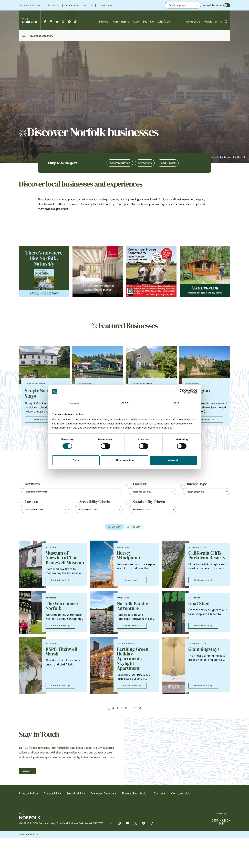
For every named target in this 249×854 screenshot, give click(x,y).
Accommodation (119, 163)
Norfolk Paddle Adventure (132, 606)
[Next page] (133, 708)
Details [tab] (124, 402)
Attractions (145, 163)
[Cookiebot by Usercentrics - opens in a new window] (182, 391)
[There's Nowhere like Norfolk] (44, 271)
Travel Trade (105, 5)
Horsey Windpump (128, 555)
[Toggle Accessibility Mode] (226, 5)
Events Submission (135, 793)
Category (140, 484)
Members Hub (180, 793)
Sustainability (75, 793)
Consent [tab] (74, 403)
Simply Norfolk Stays (40, 393)
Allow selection (124, 460)
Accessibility (52, 793)
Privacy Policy (28, 793)
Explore (103, 21)
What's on (164, 21)
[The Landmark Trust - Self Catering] (97, 271)
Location (31, 502)
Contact (159, 793)
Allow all (173, 460)
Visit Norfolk (53, 5)
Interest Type (197, 484)
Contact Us (193, 21)
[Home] (24, 35)
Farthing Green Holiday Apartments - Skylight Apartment (132, 658)
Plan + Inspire (120, 21)
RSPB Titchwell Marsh (61, 651)
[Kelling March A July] (205, 271)
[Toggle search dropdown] (226, 21)
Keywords (32, 484)
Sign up (26, 770)
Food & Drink (168, 163)
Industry (88, 5)
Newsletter (210, 21)
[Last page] (140, 708)
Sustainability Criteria (149, 502)
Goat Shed (199, 603)
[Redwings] (151, 271)
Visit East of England (30, 5)
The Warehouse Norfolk (62, 606)
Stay (136, 21)
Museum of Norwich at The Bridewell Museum (65, 557)
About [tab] (175, 402)
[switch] (105, 446)
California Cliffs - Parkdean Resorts (206, 555)
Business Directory (103, 793)
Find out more (42, 419)
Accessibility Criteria (94, 502)
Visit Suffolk (71, 5)
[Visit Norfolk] (30, 20)
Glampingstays (204, 649)
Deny (76, 460)
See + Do (148, 21)
